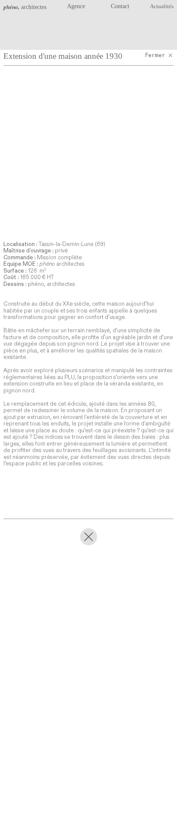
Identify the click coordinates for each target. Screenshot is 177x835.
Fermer (156, 55)
